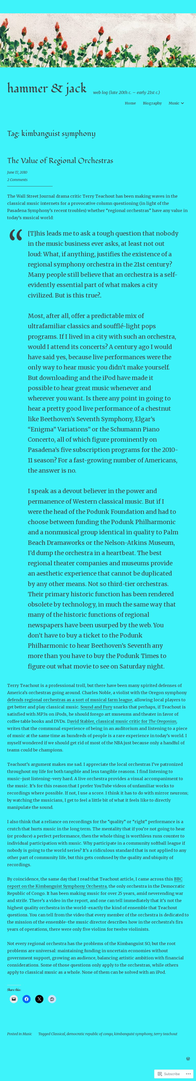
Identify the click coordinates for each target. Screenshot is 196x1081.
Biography (152, 103)
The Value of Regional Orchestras (60, 161)
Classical (58, 1034)
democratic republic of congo (90, 1034)
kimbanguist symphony (133, 1034)
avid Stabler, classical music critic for (109, 721)
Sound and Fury (96, 706)
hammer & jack (47, 88)
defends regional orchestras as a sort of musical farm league (69, 699)
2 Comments (17, 179)
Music (174, 103)
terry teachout (165, 1034)
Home (130, 103)
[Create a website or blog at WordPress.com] (188, 1059)
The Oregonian (162, 721)
